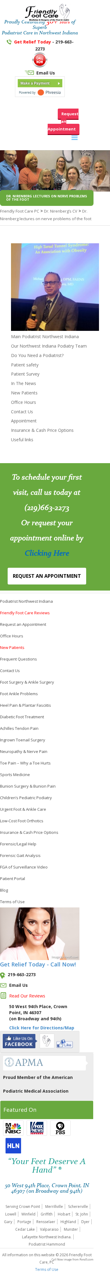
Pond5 (68, 957)
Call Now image (62, 1259)
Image (55, 957)
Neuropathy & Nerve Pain (23, 751)
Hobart (64, 1214)
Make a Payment (35, 83)
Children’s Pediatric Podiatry (26, 797)
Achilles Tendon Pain (19, 728)
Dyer (85, 1221)
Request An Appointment (47, 576)
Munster (71, 1229)
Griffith (47, 1214)
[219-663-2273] (39, 66)
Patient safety (24, 365)
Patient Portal (12, 878)
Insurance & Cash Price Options (42, 430)
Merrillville (54, 1206)
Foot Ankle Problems (19, 693)
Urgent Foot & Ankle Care (23, 809)
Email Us (45, 73)
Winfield (28, 1214)
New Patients (24, 393)
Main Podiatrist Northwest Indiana (45, 336)
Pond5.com (86, 1259)
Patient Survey (25, 374)
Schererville (78, 1206)
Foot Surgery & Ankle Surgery (27, 682)
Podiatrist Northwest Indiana (26, 601)
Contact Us (22, 411)
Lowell (10, 1214)
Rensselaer (45, 1221)
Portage (24, 1221)
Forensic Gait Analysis (20, 855)
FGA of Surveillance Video (24, 867)
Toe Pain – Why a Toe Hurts (25, 763)
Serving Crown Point (23, 1206)
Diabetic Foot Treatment (22, 717)
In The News (23, 383)
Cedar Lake (25, 1229)
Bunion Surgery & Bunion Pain (28, 786)
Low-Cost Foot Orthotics (21, 821)
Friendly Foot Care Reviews (25, 612)
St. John (81, 1214)
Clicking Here (47, 553)
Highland (68, 1221)
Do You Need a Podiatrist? (37, 355)
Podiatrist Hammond (47, 1244)
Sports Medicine (15, 774)
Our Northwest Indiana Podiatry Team (49, 346)
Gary (8, 1221)
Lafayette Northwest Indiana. (47, 1237)
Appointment (24, 421)
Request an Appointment (63, 121)
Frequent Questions (18, 659)
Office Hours (23, 402)
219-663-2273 (22, 974)
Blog (4, 890)
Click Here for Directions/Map (41, 1028)
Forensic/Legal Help (18, 844)
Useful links (22, 439)
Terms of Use (12, 901)
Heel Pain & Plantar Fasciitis (25, 705)
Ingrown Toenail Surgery (22, 740)
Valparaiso (49, 1229)
